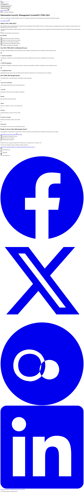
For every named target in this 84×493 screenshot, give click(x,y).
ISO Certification (4, 4)
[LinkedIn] (42, 488)
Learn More (19, 134)
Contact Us (33, 147)
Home (2, 2)
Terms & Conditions (10, 489)
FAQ (30, 147)
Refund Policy (17, 489)
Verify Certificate (3, 10)
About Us (2, 147)
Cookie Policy (22, 489)
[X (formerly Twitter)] (42, 321)
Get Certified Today (4, 20)
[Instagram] (42, 405)
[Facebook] (42, 238)
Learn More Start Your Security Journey (8, 134)
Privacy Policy (3, 489)
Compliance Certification (5, 6)
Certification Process (4, 8)
